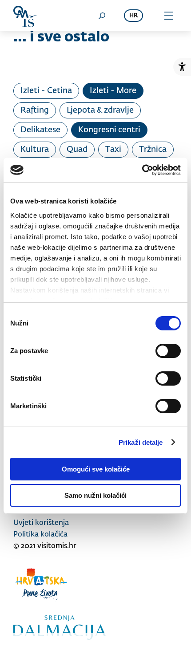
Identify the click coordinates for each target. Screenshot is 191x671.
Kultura (34, 150)
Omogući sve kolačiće (96, 469)
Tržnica (153, 150)
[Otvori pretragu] (102, 15)
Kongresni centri (109, 130)
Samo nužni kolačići (95, 495)
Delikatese (40, 130)
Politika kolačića (40, 534)
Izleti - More (113, 91)
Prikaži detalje (141, 442)
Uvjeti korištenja (41, 523)
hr (133, 16)
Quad (77, 150)
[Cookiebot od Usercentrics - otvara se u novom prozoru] (142, 170)
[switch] (168, 351)
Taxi (113, 150)
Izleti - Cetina (46, 91)
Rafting (34, 110)
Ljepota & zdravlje (100, 110)
